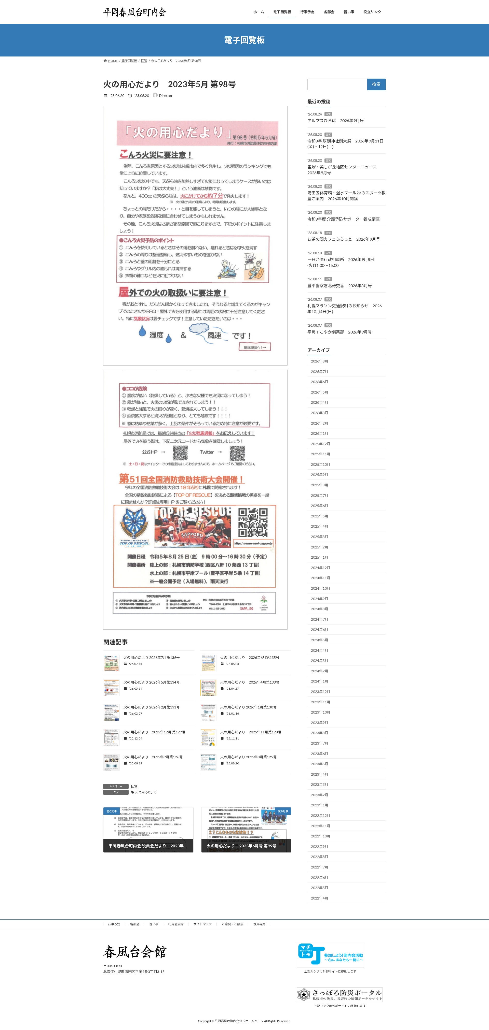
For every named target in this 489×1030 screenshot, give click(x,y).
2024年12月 (320, 567)
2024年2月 (319, 671)
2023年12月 (320, 691)
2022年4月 (319, 898)
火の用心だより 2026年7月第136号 (152, 657)
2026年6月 (319, 382)
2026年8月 (319, 361)
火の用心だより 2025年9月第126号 (153, 757)
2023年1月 (319, 805)
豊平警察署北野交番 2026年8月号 (339, 285)
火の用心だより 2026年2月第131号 (152, 707)
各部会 (134, 924)
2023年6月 (319, 753)
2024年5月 (319, 640)
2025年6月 (319, 505)
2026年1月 (319, 433)
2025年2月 (319, 547)
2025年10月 (320, 464)
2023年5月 (319, 764)
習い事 (153, 924)
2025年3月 (319, 536)
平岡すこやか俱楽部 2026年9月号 (339, 331)
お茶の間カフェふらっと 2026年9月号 (343, 239)
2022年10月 (320, 836)
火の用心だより (146, 792)
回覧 (134, 786)
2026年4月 (319, 402)
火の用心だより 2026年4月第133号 (249, 682)
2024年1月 (319, 681)
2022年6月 (319, 877)
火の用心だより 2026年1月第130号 (248, 707)
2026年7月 (319, 371)
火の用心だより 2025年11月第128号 (250, 732)
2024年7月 (319, 619)
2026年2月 (319, 423)
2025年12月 (320, 443)
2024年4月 (319, 650)
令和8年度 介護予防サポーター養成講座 (343, 218)
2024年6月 (319, 629)
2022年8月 (319, 856)
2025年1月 (319, 557)
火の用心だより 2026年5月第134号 (152, 682)
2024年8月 (319, 609)
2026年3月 (319, 413)
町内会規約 (176, 924)
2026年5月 (319, 392)
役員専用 (259, 924)
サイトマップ (203, 924)
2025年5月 (319, 516)
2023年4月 (319, 774)
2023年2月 (319, 794)
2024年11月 (320, 578)
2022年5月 (319, 888)
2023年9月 (319, 722)
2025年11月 (320, 454)
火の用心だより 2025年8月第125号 (248, 757)
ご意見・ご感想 (232, 924)
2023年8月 (319, 733)
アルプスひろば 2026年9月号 (335, 120)
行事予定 (114, 924)
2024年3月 (319, 660)
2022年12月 (320, 815)
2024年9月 (319, 598)
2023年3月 (319, 784)
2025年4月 (319, 526)
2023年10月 (320, 712)
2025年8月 (319, 485)
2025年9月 (319, 474)
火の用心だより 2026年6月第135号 (249, 657)
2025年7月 (319, 495)
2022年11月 (320, 825)
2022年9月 (319, 846)
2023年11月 (320, 702)
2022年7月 (319, 867)
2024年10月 (320, 588)
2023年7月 (319, 743)
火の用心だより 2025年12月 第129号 (154, 732)
